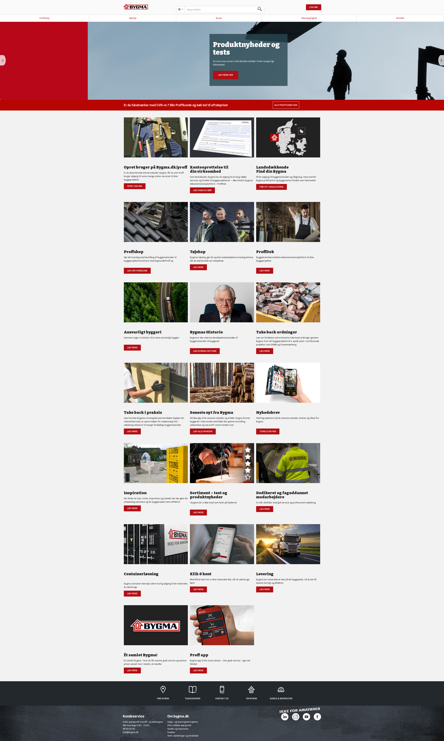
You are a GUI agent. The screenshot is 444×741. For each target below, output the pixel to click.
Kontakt (400, 18)
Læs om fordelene (137, 270)
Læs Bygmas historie (204, 351)
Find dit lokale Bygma (271, 186)
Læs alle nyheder (202, 431)
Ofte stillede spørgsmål (179, 725)
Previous (3, 60)
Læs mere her (137, 74)
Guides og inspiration (178, 728)
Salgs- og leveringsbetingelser (182, 721)
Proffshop (44, 18)
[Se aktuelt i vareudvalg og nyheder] (222, 465)
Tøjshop (132, 18)
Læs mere (198, 267)
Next (441, 60)
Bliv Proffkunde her (286, 105)
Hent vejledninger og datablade (182, 735)
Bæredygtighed (309, 18)
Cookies (171, 732)
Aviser (219, 18)
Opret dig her (134, 186)
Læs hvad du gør (202, 190)
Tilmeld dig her (267, 431)
